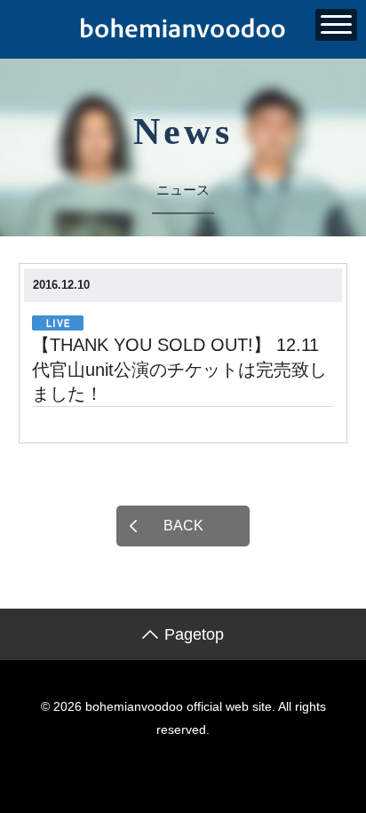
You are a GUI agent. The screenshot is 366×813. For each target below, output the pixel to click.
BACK (183, 525)
